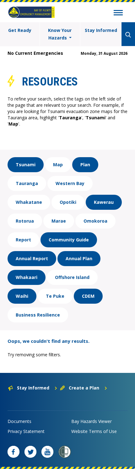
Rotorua (25, 221)
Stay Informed (101, 30)
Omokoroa (95, 221)
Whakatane (29, 202)
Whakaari (26, 277)
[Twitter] (30, 452)
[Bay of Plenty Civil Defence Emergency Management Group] (31, 12)
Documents (19, 421)
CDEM (88, 296)
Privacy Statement (26, 431)
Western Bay (70, 183)
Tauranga (27, 183)
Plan (85, 165)
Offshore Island (72, 277)
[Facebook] (13, 452)
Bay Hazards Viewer (91, 421)
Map (58, 165)
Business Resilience (38, 315)
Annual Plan (79, 258)
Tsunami (25, 165)
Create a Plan (84, 388)
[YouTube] (47, 452)
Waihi (22, 296)
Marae (58, 221)
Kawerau (104, 202)
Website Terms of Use (94, 431)
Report (23, 240)
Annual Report (32, 258)
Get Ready (19, 30)
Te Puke (55, 296)
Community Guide (69, 240)
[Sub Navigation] (118, 13)
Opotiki (68, 202)
